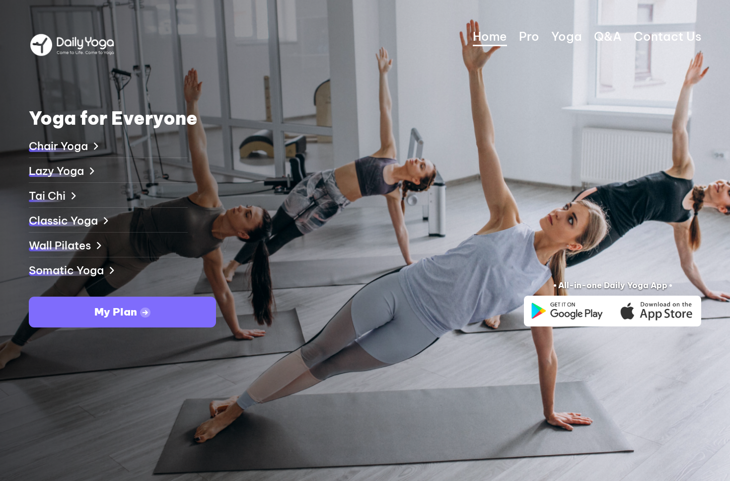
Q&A (608, 36)
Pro (529, 36)
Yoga (566, 36)
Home (490, 36)
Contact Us (667, 36)
